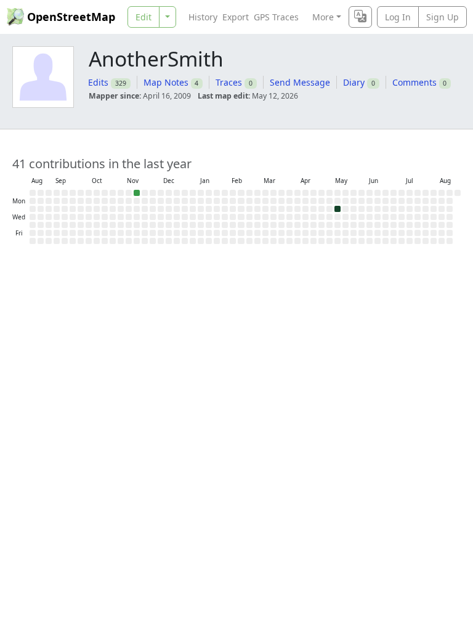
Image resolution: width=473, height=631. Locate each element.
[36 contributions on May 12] (337, 209)
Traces (229, 82)
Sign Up (442, 17)
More (323, 17)
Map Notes (166, 82)
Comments (414, 82)
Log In (398, 17)
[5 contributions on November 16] (137, 193)
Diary (354, 82)
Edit (143, 17)
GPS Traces (276, 17)
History (202, 17)
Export (235, 17)
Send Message (300, 82)
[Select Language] (360, 17)
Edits (98, 82)
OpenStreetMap (71, 16)
